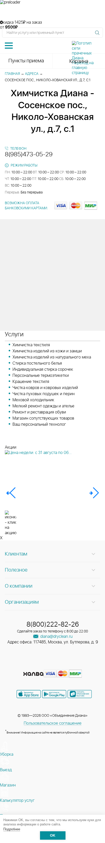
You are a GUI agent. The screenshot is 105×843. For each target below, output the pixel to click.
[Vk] (34, 666)
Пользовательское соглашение (53, 723)
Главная (12, 74)
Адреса (31, 74)
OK (52, 835)
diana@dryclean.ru (56, 636)
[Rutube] (53, 666)
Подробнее (11, 829)
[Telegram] (62, 666)
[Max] (71, 666)
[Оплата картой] (33, 674)
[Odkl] (43, 666)
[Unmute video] (52, 12)
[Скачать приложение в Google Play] (54, 694)
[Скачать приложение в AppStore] (29, 694)
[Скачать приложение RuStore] (80, 694)
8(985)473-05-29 (28, 154)
